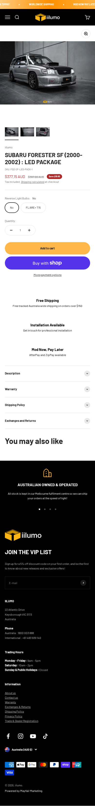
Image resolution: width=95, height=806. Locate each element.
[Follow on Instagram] (20, 736)
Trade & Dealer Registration (21, 720)
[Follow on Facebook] (8, 736)
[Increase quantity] (29, 230)
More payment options (48, 274)
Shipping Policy (14, 711)
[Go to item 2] (27, 132)
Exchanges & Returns (18, 706)
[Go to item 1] (12, 132)
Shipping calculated (32, 181)
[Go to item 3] (43, 132)
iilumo (9, 147)
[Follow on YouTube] (33, 736)
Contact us (11, 697)
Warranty (10, 702)
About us (10, 693)
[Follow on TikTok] (45, 736)
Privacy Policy (13, 716)
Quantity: (10, 220)
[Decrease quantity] (11, 230)
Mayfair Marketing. (31, 790)
